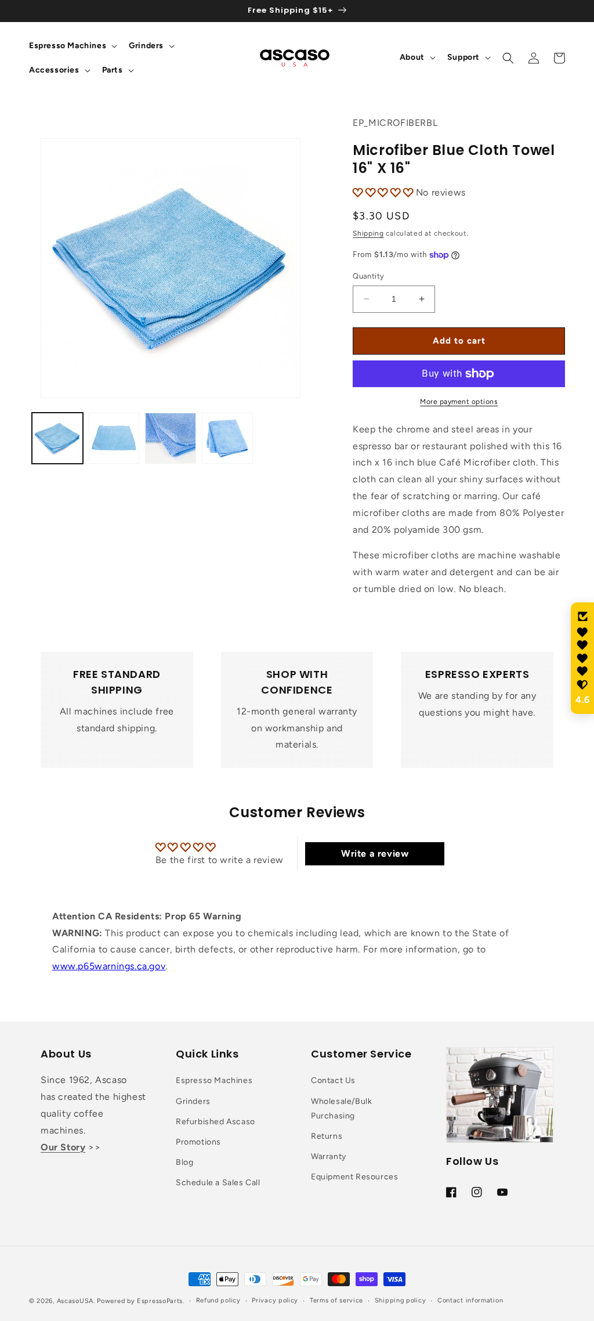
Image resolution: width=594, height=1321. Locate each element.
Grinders (193, 1101)
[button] (72, 46)
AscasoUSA (75, 1301)
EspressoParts (160, 1301)
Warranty (328, 1156)
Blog (184, 1162)
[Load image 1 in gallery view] (57, 438)
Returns (326, 1136)
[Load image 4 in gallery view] (227, 438)
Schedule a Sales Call (218, 1183)
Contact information (470, 1300)
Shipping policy (400, 1300)
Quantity (368, 276)
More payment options (459, 402)
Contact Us (333, 1080)
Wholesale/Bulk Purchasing (341, 1108)
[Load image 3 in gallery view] (170, 438)
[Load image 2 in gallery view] (114, 438)
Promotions (198, 1142)
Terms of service (336, 1300)
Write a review (374, 853)
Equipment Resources (354, 1177)
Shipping (368, 233)
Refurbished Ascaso (215, 1122)
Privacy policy (275, 1300)
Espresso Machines (214, 1080)
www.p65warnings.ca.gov (108, 966)
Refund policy (218, 1300)
